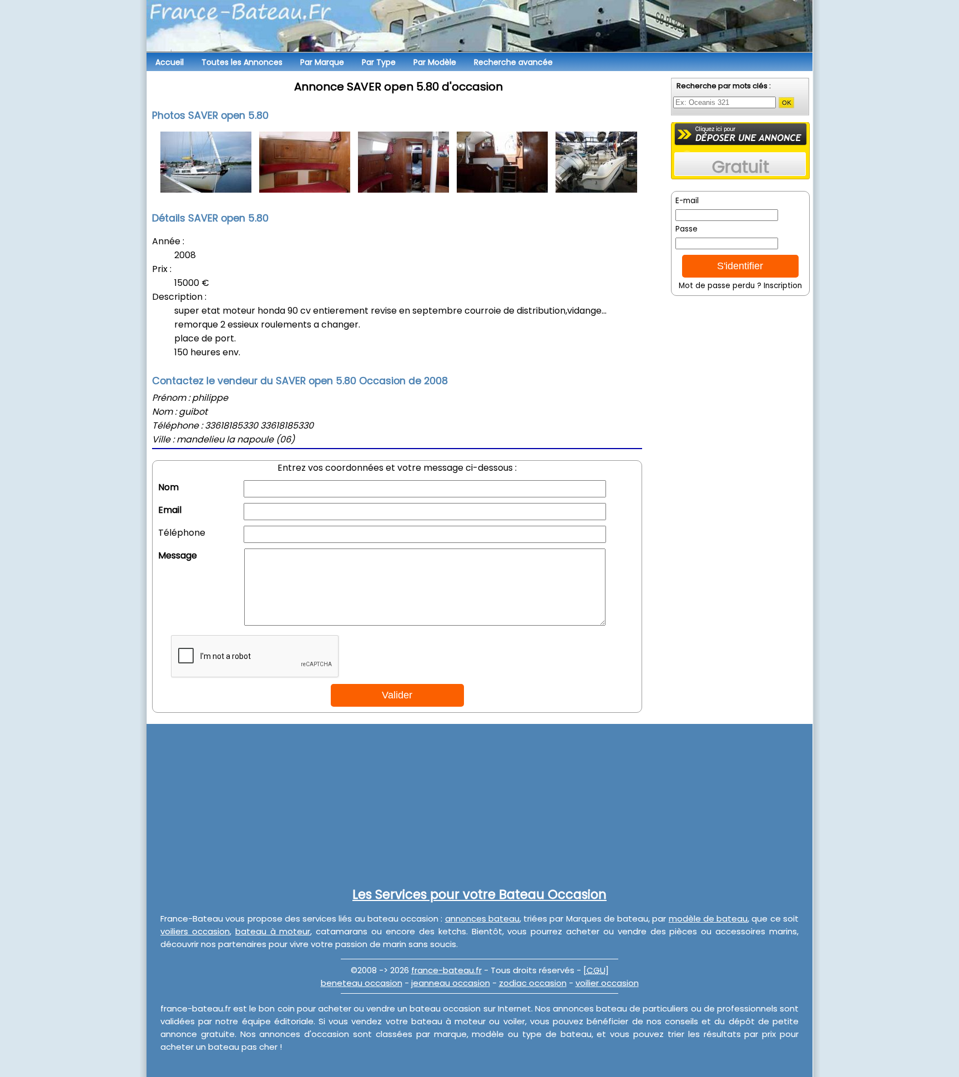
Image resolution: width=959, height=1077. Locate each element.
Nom (168, 487)
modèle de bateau (708, 918)
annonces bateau (482, 918)
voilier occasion (607, 983)
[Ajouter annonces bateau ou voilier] (740, 134)
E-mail (687, 200)
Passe (686, 229)
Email (169, 510)
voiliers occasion (195, 931)
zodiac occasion (533, 983)
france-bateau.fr (446, 970)
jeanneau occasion (450, 983)
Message (177, 555)
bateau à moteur (273, 931)
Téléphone (181, 532)
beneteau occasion (361, 983)
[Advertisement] (740, 446)
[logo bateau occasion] (479, 28)
